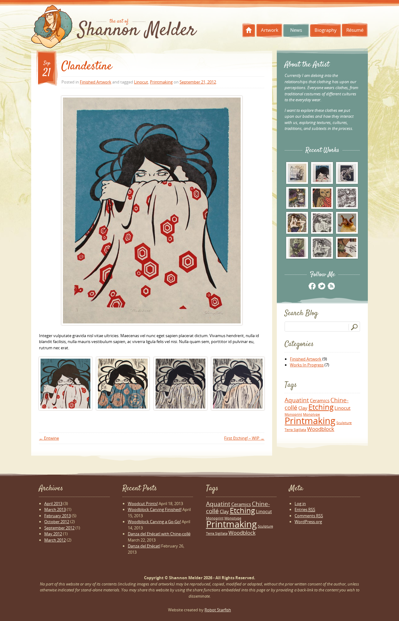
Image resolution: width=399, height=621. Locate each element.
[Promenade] (297, 198)
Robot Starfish (217, 610)
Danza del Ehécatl (144, 546)
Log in (300, 503)
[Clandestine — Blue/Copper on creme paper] (122, 383)
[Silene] (322, 223)
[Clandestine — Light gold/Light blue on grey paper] (180, 383)
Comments (309, 515)
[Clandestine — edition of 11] (65, 383)
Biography (326, 30)
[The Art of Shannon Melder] (114, 28)
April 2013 (53, 503)
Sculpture (344, 423)
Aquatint (297, 400)
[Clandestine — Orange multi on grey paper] (237, 383)
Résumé (354, 30)
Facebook (312, 286)
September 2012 (59, 528)
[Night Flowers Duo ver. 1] (297, 223)
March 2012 (55, 540)
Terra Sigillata (295, 430)
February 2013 (57, 515)
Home (249, 30)
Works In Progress (307, 365)
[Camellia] (297, 248)
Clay (302, 408)
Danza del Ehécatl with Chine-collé (159, 534)
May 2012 (53, 534)
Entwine (49, 438)
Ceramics (319, 400)
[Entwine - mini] (347, 173)
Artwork (269, 30)
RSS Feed (331, 286)
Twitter (321, 286)
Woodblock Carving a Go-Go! (154, 521)
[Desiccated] (347, 223)
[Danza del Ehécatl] (347, 248)
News (296, 30)
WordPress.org (308, 521)
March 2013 (55, 509)
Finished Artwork (95, 82)
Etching (321, 407)
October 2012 (56, 521)
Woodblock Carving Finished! (154, 509)
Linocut (141, 82)
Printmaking (161, 82)
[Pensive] (322, 198)
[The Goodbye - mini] (297, 173)
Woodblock (320, 428)
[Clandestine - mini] (322, 173)
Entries (305, 509)
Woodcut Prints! (143, 503)
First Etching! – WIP (244, 438)
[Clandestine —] (151, 210)
